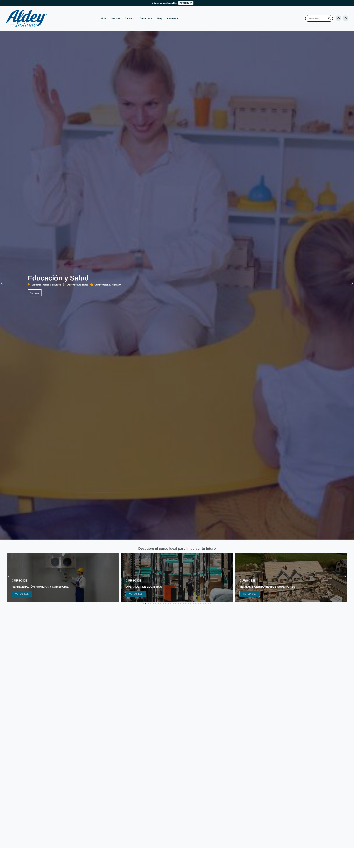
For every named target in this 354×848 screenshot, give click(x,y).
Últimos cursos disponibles (164, 3)
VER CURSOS (22, 594)
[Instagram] (345, 18)
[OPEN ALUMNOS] (177, 18)
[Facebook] (338, 18)
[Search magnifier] (329, 18)
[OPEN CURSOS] (134, 18)
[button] (1, 283)
